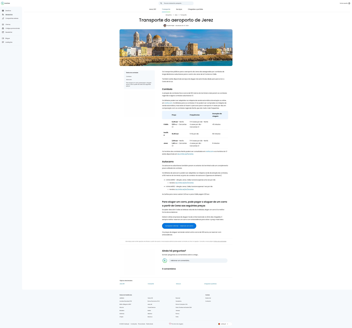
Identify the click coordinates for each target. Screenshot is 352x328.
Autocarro (129, 79)
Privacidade (141, 324)
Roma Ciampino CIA (181, 304)
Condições (134, 324)
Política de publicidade (220, 241)
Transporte (166, 9)
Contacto (208, 301)
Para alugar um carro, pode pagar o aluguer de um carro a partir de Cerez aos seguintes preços (138, 84)
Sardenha (178, 301)
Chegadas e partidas (195, 9)
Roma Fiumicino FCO (154, 301)
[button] (195, 260)
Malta (149, 310)
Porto (177, 317)
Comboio (128, 76)
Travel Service (151, 307)
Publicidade (149, 324)
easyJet (150, 304)
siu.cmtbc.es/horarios (185, 154)
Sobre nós (208, 298)
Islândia (122, 313)
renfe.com (168, 103)
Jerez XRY (152, 9)
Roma (177, 313)
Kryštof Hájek (170, 25)
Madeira (122, 310)
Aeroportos (169, 15)
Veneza (178, 310)
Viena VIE (150, 298)
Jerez (176, 15)
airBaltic (122, 298)
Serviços (179, 9)
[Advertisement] (139, 104)
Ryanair (178, 298)
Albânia (150, 313)
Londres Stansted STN (126, 301)
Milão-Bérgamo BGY (125, 304)
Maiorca (150, 317)
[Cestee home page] (5, 3)
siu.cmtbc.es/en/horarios (184, 183)
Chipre (121, 317)
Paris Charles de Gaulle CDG (184, 307)
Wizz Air (122, 307)
